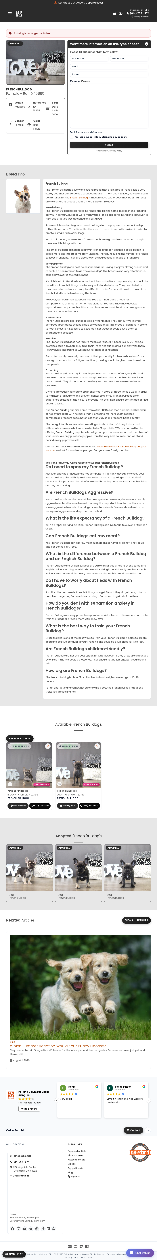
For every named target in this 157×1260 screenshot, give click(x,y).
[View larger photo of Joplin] (97, 746)
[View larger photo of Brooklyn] (48, 746)
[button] (19, 746)
